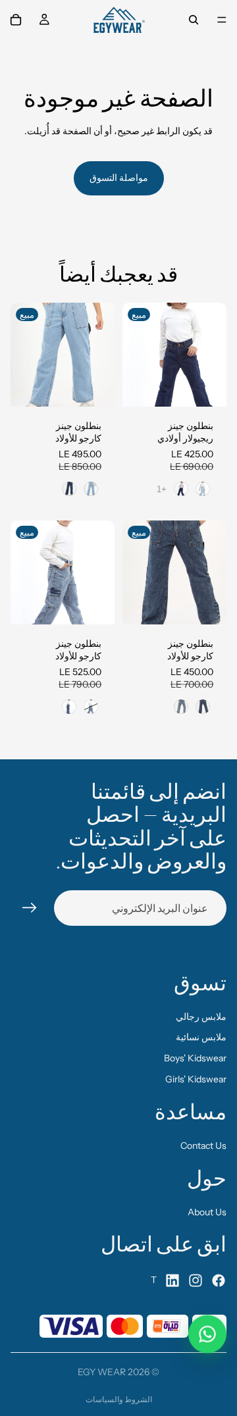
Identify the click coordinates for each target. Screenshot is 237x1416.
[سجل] (30, 908)
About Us (207, 1212)
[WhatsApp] (207, 1336)
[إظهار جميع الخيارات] (162, 489)
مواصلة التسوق (119, 178)
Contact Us (203, 1145)
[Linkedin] (172, 1280)
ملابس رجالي (201, 1017)
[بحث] (193, 19)
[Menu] (222, 20)
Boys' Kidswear (195, 1058)
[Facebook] (218, 1280)
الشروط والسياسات (119, 1399)
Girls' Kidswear (195, 1079)
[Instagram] (195, 1280)
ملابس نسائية (201, 1037)
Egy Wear (102, 1372)
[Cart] (15, 19)
